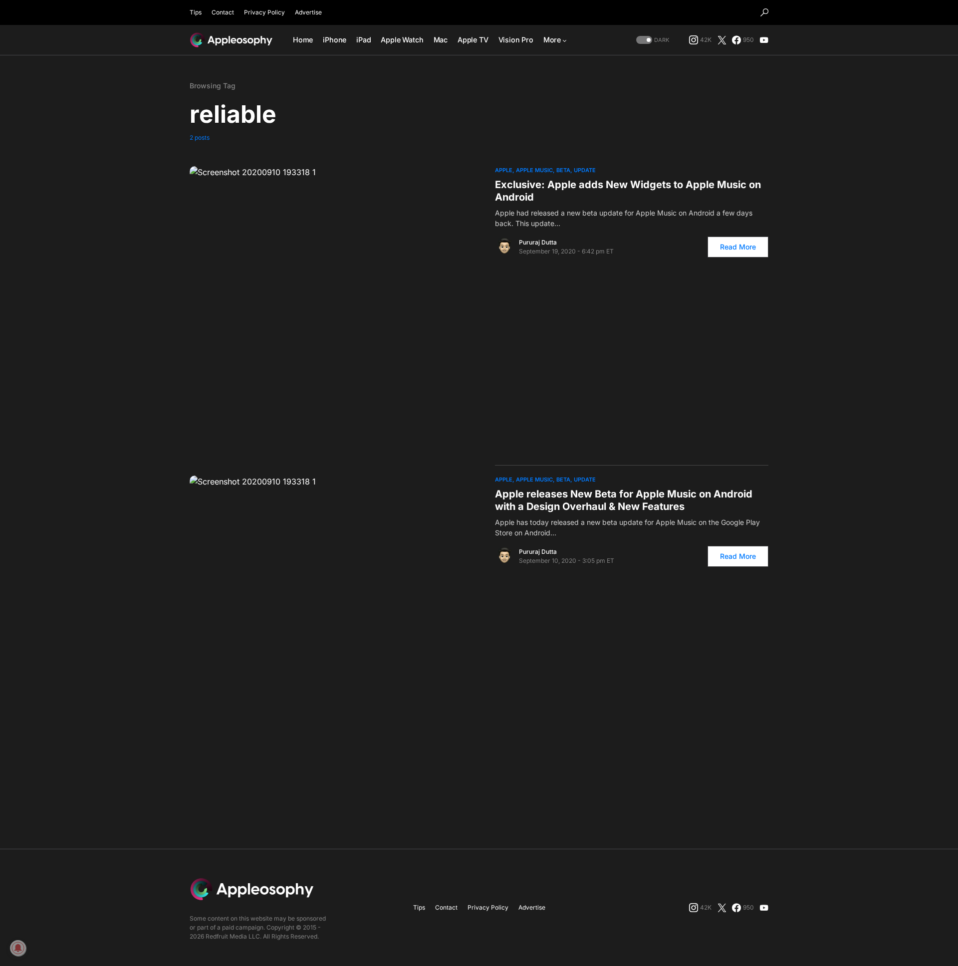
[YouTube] (763, 39)
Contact (223, 12)
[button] (764, 12)
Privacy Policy (264, 12)
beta (563, 170)
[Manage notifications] (18, 948)
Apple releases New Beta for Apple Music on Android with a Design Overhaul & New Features (623, 500)
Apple (503, 170)
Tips (196, 12)
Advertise (308, 12)
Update (585, 170)
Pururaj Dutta (538, 242)
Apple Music (534, 170)
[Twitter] (722, 39)
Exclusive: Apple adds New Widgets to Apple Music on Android (628, 191)
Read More (738, 246)
